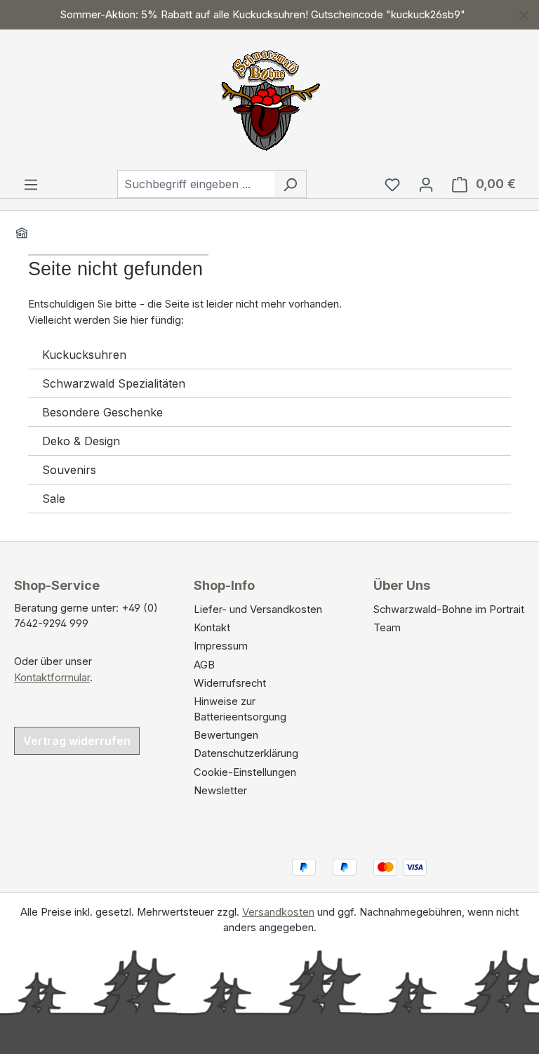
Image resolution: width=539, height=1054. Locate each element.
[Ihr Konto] (426, 184)
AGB (204, 665)
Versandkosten (278, 912)
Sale (53, 499)
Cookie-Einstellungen (245, 772)
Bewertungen (226, 735)
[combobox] (195, 184)
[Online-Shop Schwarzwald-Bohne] (269, 97)
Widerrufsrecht (230, 683)
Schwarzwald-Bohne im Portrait (448, 609)
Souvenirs (69, 470)
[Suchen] (290, 184)
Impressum (221, 646)
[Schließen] (524, 13)
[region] (269, 14)
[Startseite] (21, 232)
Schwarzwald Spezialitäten (113, 383)
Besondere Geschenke (102, 412)
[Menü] (31, 184)
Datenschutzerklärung (246, 753)
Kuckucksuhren (84, 355)
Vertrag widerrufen (77, 741)
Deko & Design (81, 441)
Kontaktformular (52, 677)
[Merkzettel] (392, 184)
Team (387, 627)
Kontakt (212, 627)
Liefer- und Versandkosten (258, 609)
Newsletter (220, 790)
